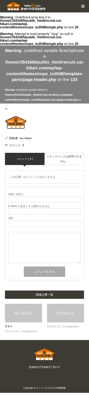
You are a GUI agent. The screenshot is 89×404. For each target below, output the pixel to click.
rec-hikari (25, 138)
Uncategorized (28, 331)
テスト (8, 326)
